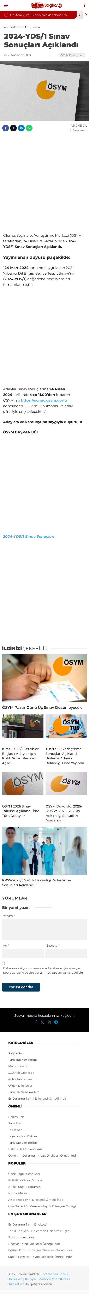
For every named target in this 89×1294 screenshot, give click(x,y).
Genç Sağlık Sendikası (24, 1174)
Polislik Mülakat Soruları (25, 1180)
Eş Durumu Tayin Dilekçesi (27, 1224)
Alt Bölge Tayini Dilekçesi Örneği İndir (36, 1200)
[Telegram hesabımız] (56, 1022)
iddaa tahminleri (20, 1079)
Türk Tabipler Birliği (22, 1060)
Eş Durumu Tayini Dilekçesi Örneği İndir (37, 1098)
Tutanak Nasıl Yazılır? (23, 1092)
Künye (30, 1279)
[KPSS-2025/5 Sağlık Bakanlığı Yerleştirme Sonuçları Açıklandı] (44, 851)
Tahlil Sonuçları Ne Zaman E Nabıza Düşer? (39, 1231)
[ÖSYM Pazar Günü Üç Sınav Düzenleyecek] (44, 678)
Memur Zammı (19, 1066)
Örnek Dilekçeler (20, 1085)
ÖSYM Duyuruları (71, 55)
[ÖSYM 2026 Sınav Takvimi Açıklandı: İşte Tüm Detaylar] (22, 786)
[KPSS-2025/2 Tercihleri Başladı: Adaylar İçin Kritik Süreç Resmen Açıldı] (22, 729)
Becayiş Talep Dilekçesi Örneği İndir (34, 1244)
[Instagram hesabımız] (49, 1022)
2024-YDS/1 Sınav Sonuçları (28, 536)
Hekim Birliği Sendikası (25, 1149)
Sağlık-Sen (16, 1053)
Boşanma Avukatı (21, 1237)
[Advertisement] (44, 184)
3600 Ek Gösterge (21, 1073)
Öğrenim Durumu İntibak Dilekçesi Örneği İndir (43, 1155)
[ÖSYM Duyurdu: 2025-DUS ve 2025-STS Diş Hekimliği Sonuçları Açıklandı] (66, 786)
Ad (6, 945)
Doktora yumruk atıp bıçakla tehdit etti (38, 15)
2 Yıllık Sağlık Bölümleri (25, 1187)
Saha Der (15, 1123)
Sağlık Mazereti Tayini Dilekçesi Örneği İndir (40, 1257)
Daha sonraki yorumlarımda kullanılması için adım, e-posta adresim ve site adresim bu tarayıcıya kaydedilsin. (43, 970)
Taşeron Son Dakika (22, 1136)
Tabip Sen (15, 1130)
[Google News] (78, 130)
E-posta (52, 945)
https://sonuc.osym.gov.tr (44, 400)
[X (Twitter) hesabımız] (42, 1022)
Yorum (9, 916)
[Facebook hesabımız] (36, 1022)
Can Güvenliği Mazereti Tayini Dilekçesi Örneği (42, 1206)
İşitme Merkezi (18, 1193)
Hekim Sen (16, 1117)
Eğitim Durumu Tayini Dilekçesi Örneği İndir (40, 1250)
